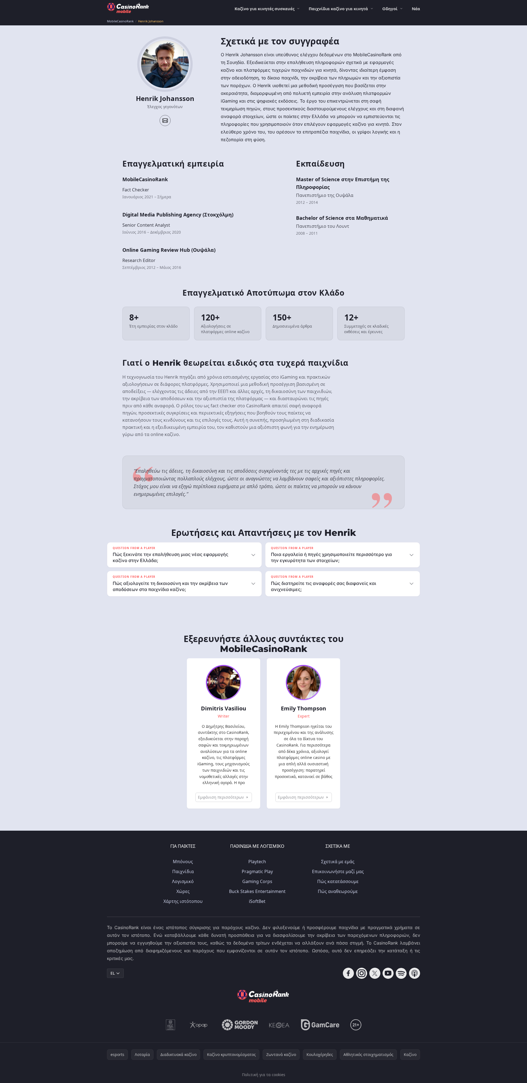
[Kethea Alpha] (279, 1024)
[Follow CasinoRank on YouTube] (388, 973)
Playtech (257, 862)
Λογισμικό (183, 881)
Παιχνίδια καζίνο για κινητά (338, 8)
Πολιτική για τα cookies (263, 1074)
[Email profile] (165, 120)
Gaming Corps (257, 881)
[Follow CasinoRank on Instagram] (361, 973)
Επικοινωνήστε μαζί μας (338, 871)
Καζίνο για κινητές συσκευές (264, 8)
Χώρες (183, 891)
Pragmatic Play (257, 871)
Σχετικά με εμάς (337, 862)
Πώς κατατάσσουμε (338, 881)
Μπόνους (183, 862)
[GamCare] (320, 1024)
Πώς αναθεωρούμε (338, 891)
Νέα (416, 8)
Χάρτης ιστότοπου (183, 901)
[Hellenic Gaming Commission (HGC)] (170, 1024)
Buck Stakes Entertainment (257, 891)
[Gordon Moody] (240, 1024)
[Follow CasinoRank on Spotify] (401, 973)
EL (113, 973)
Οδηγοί (389, 8)
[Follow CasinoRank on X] (374, 973)
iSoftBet (257, 901)
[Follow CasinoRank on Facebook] (348, 973)
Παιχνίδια (183, 871)
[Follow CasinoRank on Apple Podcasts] (414, 973)
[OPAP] (198, 1024)
